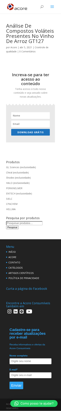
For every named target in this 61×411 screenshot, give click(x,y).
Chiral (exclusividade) (17, 172)
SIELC (9, 198)
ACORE (12, 257)
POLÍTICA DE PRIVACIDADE (23, 278)
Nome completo (18, 355)
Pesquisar (12, 227)
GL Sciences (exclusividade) (21, 167)
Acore (14, 47)
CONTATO (14, 262)
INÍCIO (12, 251)
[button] (34, 403)
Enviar (16, 385)
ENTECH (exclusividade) (19, 193)
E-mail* (13, 369)
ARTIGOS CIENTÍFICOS (21, 273)
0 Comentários (27, 51)
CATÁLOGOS (15, 267)
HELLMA (11, 209)
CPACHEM (11, 204)
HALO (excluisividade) (18, 183)
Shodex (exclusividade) (18, 177)
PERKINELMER (14, 188)
